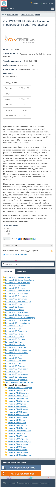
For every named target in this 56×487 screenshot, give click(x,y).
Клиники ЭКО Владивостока (17, 291)
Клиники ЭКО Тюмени (15, 366)
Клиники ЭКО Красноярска (17, 315)
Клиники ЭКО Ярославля (16, 380)
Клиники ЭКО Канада (17, 417)
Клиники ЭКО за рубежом (16, 385)
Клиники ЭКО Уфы (13, 371)
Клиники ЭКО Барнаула (15, 285)
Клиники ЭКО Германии (18, 401)
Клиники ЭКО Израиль (18, 406)
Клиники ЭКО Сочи (13, 355)
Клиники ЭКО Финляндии (19, 441)
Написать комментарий (16, 255)
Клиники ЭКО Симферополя (18, 350)
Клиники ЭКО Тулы (13, 363)
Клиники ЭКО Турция (17, 436)
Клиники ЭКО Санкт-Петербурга (19, 280)
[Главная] (3, 15)
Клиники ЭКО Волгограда (16, 293)
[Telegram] (34, 239)
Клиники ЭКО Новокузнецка (17, 320)
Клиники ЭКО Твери (14, 358)
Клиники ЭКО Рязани (14, 342)
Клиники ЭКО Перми (14, 336)
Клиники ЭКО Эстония (18, 452)
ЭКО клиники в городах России (19, 382)
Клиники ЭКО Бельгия (18, 396)
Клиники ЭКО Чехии (17, 447)
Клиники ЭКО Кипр (16, 420)
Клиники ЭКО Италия (17, 412)
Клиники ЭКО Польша (17, 428)
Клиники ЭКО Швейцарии (19, 455)
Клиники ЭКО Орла (13, 328)
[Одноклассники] (22, 239)
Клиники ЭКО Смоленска (16, 353)
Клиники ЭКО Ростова (15, 339)
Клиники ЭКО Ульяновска (16, 369)
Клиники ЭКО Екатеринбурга (18, 301)
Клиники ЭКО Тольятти (15, 361)
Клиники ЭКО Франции (18, 444)
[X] (25, 239)
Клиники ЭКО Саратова (15, 347)
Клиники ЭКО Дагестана (16, 299)
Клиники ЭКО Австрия (18, 390)
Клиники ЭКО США (16, 433)
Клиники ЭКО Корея (17, 423)
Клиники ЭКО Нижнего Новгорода (20, 318)
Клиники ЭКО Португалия (19, 431)
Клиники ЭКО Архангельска (17, 283)
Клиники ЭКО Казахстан (18, 415)
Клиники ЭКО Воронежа (16, 296)
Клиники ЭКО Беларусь (18, 393)
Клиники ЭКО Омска (14, 326)
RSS (52, 251)
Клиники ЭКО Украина (18, 439)
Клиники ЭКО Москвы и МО (17, 277)
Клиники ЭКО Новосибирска (17, 323)
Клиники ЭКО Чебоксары (16, 377)
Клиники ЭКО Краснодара (16, 312)
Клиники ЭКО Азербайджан (20, 388)
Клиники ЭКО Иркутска (15, 304)
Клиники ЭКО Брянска (15, 288)
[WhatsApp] (31, 239)
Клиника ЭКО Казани (14, 307)
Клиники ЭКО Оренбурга (16, 331)
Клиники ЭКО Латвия (17, 425)
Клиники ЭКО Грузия (17, 404)
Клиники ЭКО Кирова (14, 310)
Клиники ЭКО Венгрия (18, 398)
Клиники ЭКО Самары (15, 345)
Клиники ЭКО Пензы (14, 334)
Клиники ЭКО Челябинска (16, 374)
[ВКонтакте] (19, 239)
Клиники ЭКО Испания (18, 409)
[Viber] (28, 239)
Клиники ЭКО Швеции (17, 450)
